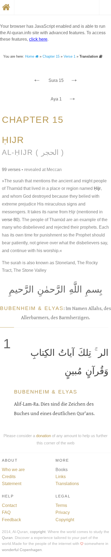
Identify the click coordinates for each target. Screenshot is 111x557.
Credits (9, 476)
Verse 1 (69, 56)
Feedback (11, 519)
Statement (11, 483)
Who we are (13, 469)
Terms (61, 505)
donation (43, 435)
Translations (67, 483)
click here (38, 39)
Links (61, 476)
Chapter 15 (51, 56)
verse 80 (10, 219)
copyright (38, 532)
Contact (9, 505)
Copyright (65, 519)
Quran (7, 538)
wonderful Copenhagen (22, 550)
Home (30, 56)
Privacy (63, 512)
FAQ (6, 512)
